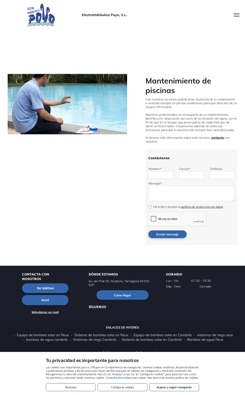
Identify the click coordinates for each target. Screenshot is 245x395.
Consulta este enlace (119, 377)
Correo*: (185, 169)
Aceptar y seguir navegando (174, 387)
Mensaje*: (155, 183)
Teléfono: (216, 169)
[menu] (237, 15)
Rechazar (71, 387)
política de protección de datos (202, 207)
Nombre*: (155, 169)
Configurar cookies (122, 387)
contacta (217, 137)
